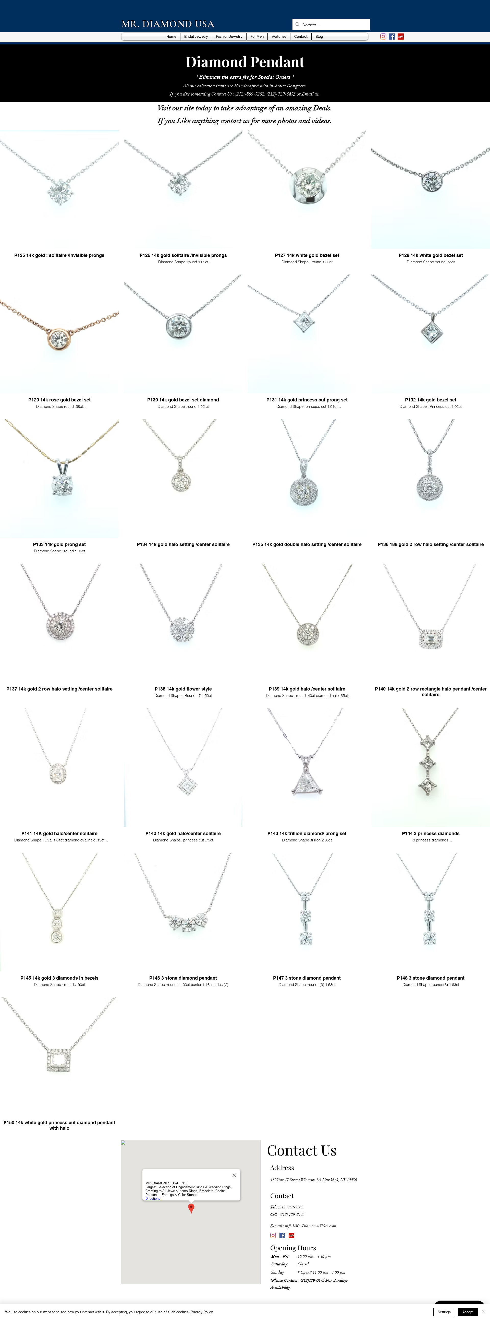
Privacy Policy (202, 1311)
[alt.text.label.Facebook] (392, 36)
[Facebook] (282, 1235)
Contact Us (221, 94)
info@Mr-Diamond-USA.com (303, 1226)
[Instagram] (273, 1235)
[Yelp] (291, 1235)
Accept (467, 1311)
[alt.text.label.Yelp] (401, 36)
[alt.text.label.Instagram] (383, 36)
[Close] (484, 1312)
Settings (444, 1311)
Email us (310, 94)
